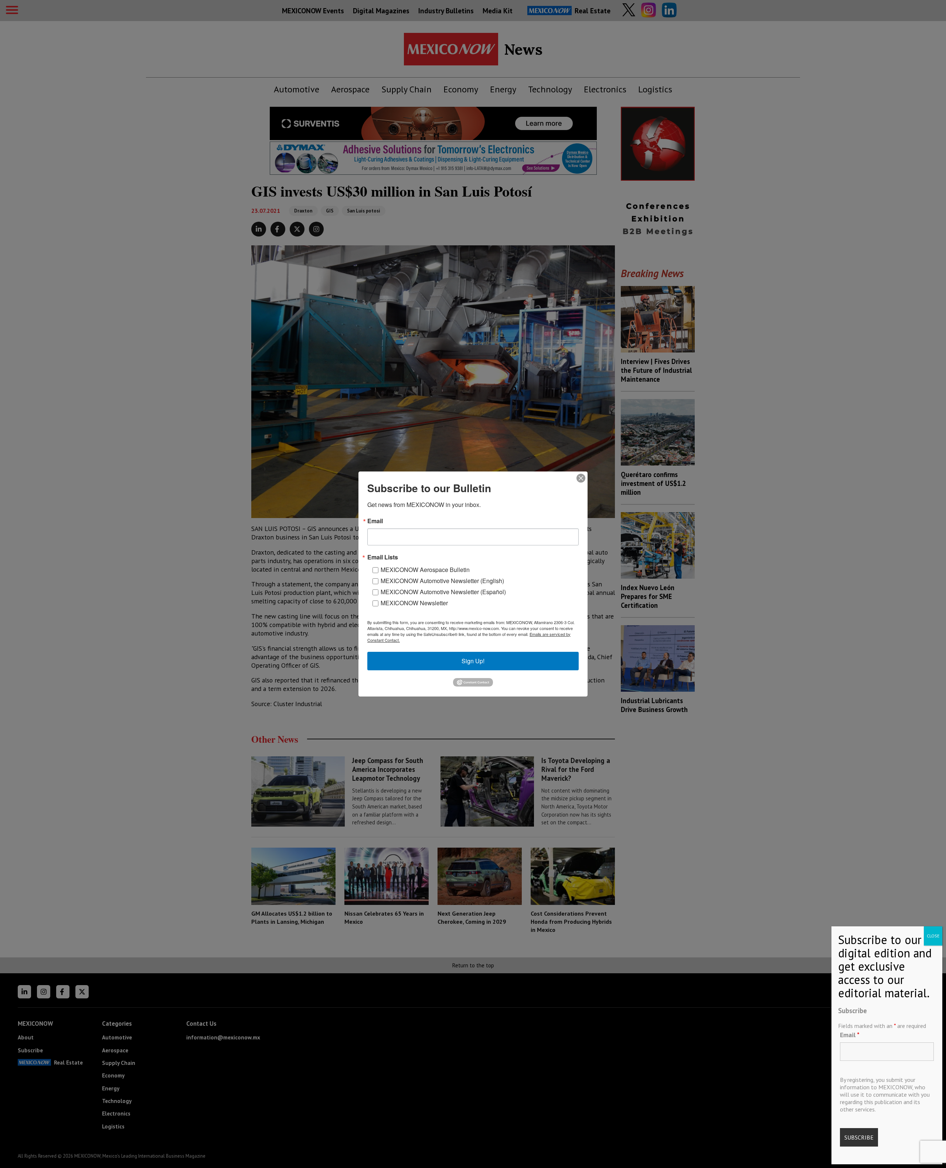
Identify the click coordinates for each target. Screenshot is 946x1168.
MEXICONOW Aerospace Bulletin (425, 569)
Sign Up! (473, 661)
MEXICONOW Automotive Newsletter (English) (442, 580)
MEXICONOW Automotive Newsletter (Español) (443, 592)
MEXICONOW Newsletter (414, 603)
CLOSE (933, 936)
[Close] (580, 478)
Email (850, 1035)
